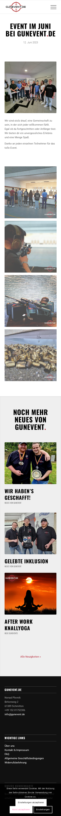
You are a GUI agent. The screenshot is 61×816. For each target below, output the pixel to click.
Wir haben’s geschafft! (19, 494)
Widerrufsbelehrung (15, 762)
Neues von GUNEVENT (13, 502)
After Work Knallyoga (19, 625)
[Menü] (51, 7)
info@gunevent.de (15, 714)
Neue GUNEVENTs (11, 633)
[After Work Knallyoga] (30, 594)
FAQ (7, 754)
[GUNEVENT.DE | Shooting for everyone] (25, 7)
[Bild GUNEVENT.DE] (32, 193)
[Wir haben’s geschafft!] (30, 463)
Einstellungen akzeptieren (31, 802)
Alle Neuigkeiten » (30, 656)
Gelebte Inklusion (26, 561)
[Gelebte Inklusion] (30, 533)
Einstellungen (43, 809)
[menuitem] (51, 7)
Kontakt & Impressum (17, 750)
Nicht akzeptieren (21, 809)
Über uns (10, 745)
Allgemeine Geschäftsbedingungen (24, 758)
